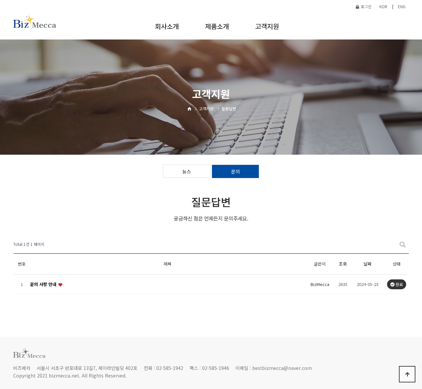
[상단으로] (407, 374)
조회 (343, 264)
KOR (383, 6)
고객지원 (267, 26)
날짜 (368, 264)
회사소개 (167, 26)
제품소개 (217, 26)
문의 (235, 171)
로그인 (366, 6)
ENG (402, 6)
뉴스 (186, 171)
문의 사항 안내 (44, 284)
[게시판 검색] (402, 244)
